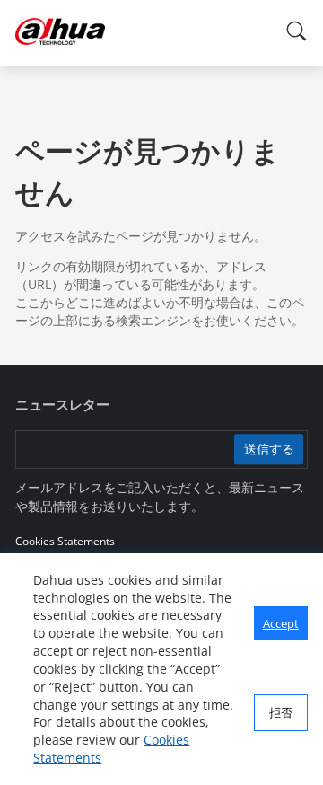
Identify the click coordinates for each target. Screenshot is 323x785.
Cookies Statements (65, 541)
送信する (269, 449)
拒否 (280, 712)
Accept (281, 623)
